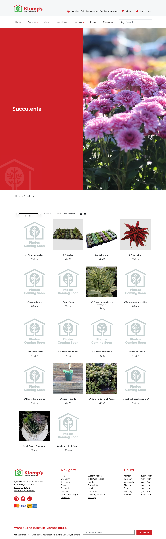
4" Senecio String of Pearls (101, 399)
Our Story (65, 479)
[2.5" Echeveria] (101, 235)
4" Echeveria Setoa (34, 352)
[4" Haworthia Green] (135, 332)
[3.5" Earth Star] (135, 235)
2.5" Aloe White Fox (34, 255)
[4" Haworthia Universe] (34, 379)
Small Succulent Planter (68, 446)
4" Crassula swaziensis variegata (102, 303)
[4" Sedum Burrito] (68, 379)
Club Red (65, 491)
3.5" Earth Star (135, 255)
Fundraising (66, 488)
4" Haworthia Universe (34, 399)
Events (93, 22)
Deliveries (65, 497)
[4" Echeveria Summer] (68, 332)
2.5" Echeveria (101, 255)
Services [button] (79, 22)
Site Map (92, 497)
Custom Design (95, 476)
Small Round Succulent (34, 446)
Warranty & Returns (96, 494)
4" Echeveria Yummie (102, 352)
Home (18, 22)
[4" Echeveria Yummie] (101, 332)
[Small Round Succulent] (34, 427)
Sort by (58, 214)
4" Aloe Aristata (34, 302)
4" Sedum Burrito (68, 399)
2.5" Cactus (68, 255)
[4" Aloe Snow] (68, 283)
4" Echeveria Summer (68, 352)
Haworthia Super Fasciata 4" (135, 399)
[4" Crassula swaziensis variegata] (101, 283)
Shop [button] (46, 22)
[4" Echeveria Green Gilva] (135, 283)
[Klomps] (28, 8)
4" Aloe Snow (68, 302)
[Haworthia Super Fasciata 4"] (135, 379)
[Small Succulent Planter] (68, 427)
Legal (90, 488)
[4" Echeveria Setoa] (34, 332)
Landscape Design (69, 494)
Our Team (65, 482)
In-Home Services (96, 479)
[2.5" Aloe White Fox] (34, 235)
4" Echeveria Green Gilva (135, 302)
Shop (63, 485)
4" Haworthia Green (135, 352)
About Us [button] (32, 22)
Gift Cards (92, 491)
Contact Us (108, 22)
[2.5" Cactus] (68, 235)
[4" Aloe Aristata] (34, 283)
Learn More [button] (62, 22)
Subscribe (144, 532)
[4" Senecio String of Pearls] (101, 379)
